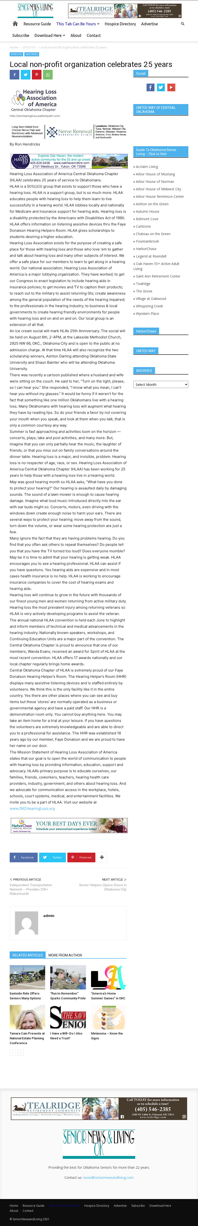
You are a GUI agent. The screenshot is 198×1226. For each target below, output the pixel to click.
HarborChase (146, 248)
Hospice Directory (120, 24)
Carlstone (143, 226)
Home (14, 47)
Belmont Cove (147, 219)
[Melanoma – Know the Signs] (109, 1017)
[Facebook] (14, 74)
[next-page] (20, 1053)
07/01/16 (29, 47)
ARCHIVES (32, 54)
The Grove (144, 291)
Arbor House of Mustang (155, 174)
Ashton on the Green (152, 204)
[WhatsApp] (48, 74)
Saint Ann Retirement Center (158, 276)
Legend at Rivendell (151, 256)
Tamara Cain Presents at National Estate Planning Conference (27, 1038)
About (76, 35)
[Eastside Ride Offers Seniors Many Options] (27, 977)
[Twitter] (25, 74)
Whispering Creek (149, 306)
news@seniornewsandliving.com (108, 1177)
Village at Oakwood (151, 298)
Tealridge (143, 283)
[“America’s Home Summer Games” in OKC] (109, 977)
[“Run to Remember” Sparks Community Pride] (68, 977)
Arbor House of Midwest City (158, 189)
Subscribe (20, 35)
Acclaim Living (147, 166)
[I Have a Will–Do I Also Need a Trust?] (68, 1017)
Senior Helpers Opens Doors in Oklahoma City (103, 887)
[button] (182, 24)
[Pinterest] (37, 74)
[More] (102, 857)
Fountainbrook (147, 241)
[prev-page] (13, 1053)
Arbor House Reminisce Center (160, 196)
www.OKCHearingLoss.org (32, 808)
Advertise (149, 24)
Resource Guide (37, 24)
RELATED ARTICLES (28, 955)
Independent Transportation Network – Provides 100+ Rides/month (31, 889)
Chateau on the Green (153, 233)
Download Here (48, 35)
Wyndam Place (147, 313)
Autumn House (147, 211)
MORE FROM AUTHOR (65, 955)
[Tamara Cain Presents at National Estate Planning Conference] (27, 1017)
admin (48, 915)
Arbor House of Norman (155, 181)
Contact (94, 35)
